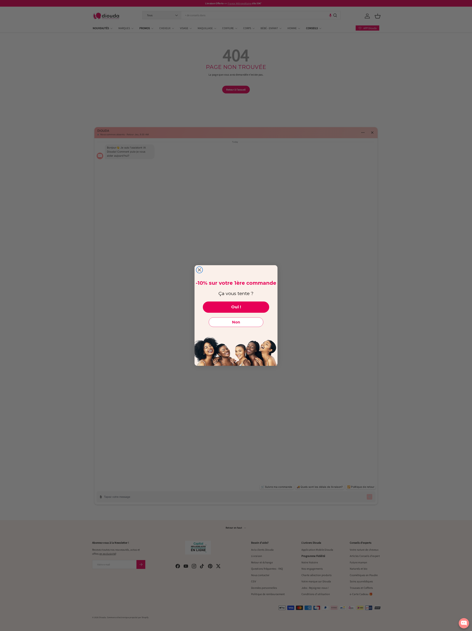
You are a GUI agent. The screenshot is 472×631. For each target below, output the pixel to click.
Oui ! (236, 306)
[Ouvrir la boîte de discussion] (464, 623)
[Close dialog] (199, 270)
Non (236, 322)
